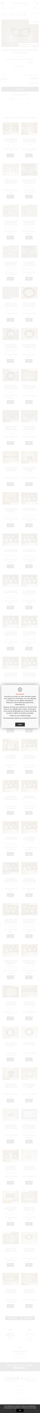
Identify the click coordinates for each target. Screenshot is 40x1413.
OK (20, 1410)
